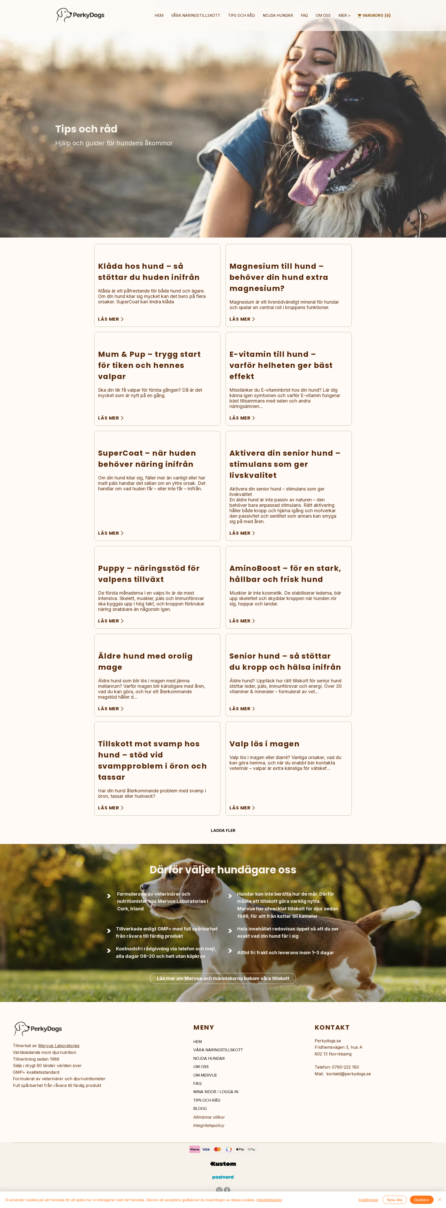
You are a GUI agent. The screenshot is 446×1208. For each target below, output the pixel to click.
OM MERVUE (205, 1075)
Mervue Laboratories (58, 1045)
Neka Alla (394, 1199)
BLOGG (200, 1108)
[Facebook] (227, 1190)
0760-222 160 (345, 1067)
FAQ (197, 1083)
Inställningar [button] (368, 1199)
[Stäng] (440, 1200)
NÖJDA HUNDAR (209, 1058)
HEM (197, 1041)
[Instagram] (219, 1190)
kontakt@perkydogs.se (348, 1073)
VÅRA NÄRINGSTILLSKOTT (218, 1050)
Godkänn (421, 1199)
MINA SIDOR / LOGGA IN (215, 1091)
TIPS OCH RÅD (206, 1100)
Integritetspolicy (208, 1125)
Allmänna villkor (209, 1117)
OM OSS (201, 1066)
